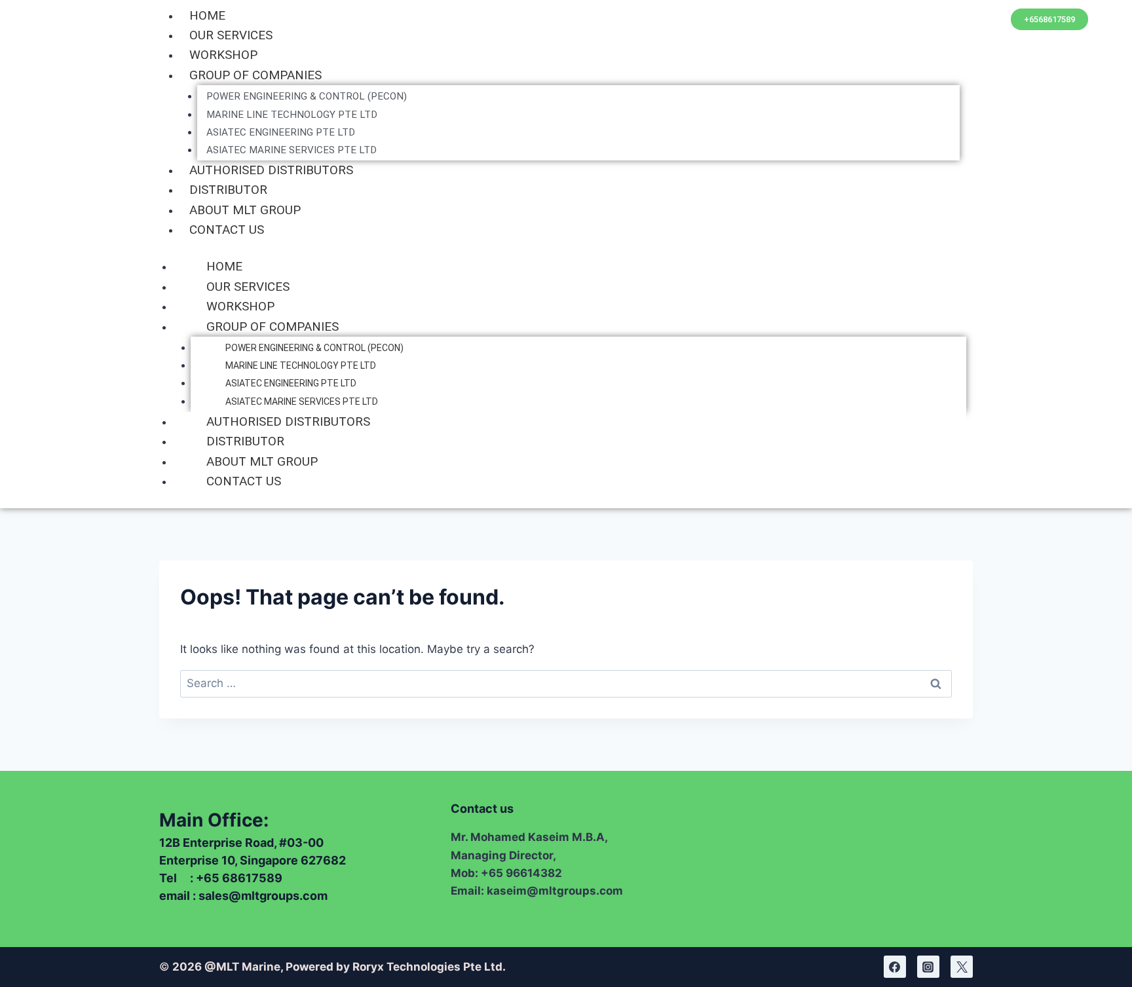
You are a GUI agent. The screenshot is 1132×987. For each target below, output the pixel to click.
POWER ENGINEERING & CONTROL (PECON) (306, 96)
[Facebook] (895, 967)
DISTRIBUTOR (228, 189)
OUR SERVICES (231, 35)
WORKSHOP (223, 54)
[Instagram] (928, 967)
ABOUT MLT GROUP (245, 209)
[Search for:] (566, 683)
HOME (207, 15)
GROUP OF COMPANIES (255, 75)
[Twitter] (962, 967)
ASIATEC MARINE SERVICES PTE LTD (291, 150)
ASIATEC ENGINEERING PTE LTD (280, 132)
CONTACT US (226, 229)
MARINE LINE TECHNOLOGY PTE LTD (291, 115)
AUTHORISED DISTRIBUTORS (271, 169)
